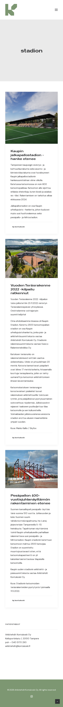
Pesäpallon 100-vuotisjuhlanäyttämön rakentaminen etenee (30, 499)
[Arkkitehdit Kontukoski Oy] (11, 10)
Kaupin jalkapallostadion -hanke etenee (27, 154)
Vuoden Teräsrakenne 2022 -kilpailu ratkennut (30, 289)
